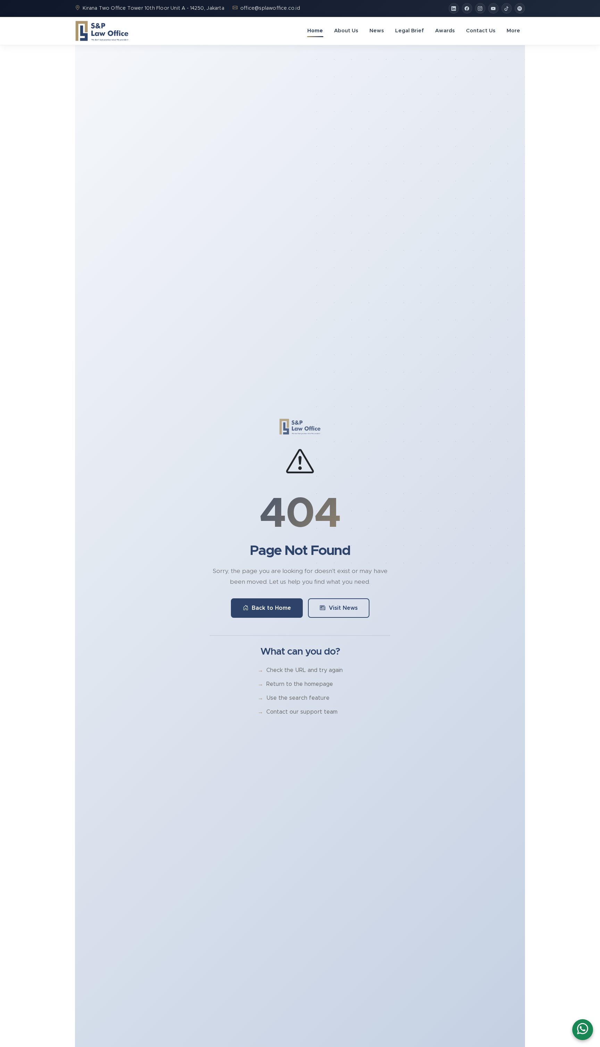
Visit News (343, 608)
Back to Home (271, 608)
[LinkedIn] (454, 8)
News (376, 30)
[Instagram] (480, 8)
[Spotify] (520, 8)
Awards (445, 30)
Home (315, 30)
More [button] (513, 30)
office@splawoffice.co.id (270, 8)
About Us (346, 30)
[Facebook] (467, 8)
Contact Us (480, 30)
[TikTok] (506, 8)
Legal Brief (409, 30)
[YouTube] (493, 8)
